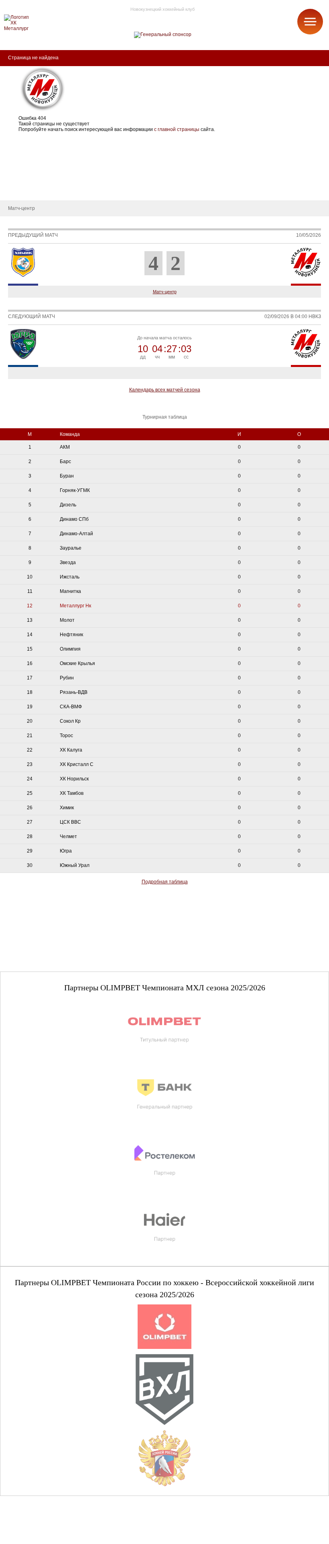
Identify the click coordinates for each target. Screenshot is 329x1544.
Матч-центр (165, 291)
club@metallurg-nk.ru (35, 1528)
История (16, 152)
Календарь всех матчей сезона (164, 390)
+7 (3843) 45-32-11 (32, 1537)
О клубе (15, 140)
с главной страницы (176, 129)
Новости (15, 176)
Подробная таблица (165, 882)
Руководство (20, 164)
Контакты (17, 188)
